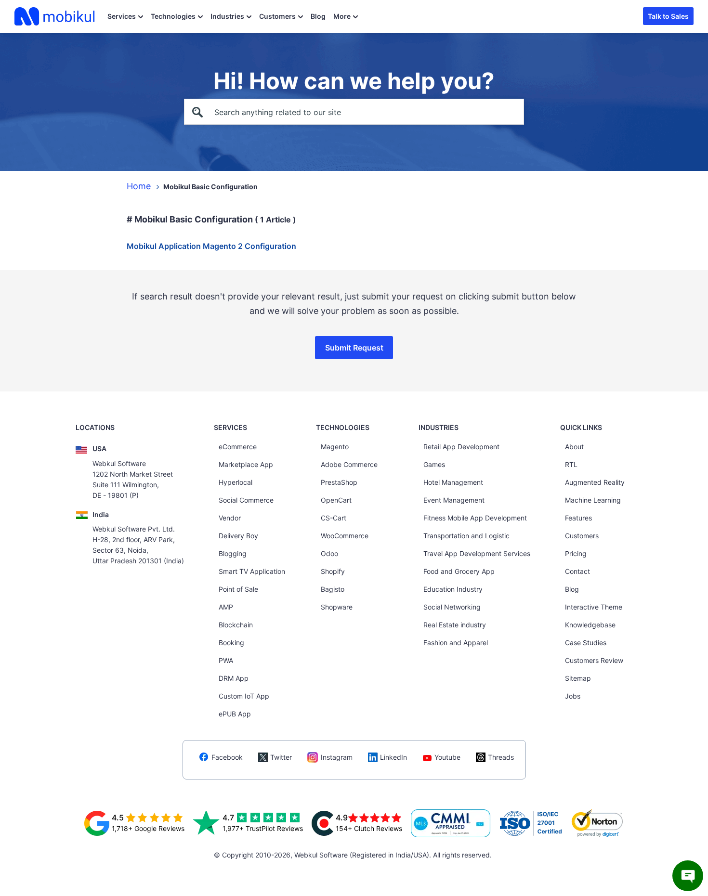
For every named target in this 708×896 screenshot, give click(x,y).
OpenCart (336, 500)
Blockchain (236, 625)
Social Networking (452, 607)
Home (139, 186)
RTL (571, 464)
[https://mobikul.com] (55, 16)
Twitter (281, 757)
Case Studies (585, 642)
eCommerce (238, 446)
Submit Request (354, 347)
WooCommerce (344, 536)
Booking (231, 642)
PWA (226, 660)
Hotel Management (453, 482)
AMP (226, 607)
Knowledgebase (590, 625)
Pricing (576, 553)
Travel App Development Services (476, 553)
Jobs (572, 696)
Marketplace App (246, 464)
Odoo (329, 553)
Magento (335, 446)
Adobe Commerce (349, 464)
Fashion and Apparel (455, 642)
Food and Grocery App (459, 571)
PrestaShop (339, 482)
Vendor (230, 518)
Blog (318, 16)
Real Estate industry (454, 625)
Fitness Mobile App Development (475, 518)
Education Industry (453, 589)
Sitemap (578, 678)
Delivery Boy (238, 536)
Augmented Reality (595, 482)
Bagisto (332, 589)
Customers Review (594, 660)
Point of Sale (238, 589)
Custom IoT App (244, 696)
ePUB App (235, 714)
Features (578, 518)
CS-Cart (333, 518)
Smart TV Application (252, 571)
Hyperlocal (235, 482)
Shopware (337, 607)
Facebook (227, 757)
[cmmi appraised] (451, 823)
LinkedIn (393, 757)
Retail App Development (461, 446)
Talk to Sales (668, 16)
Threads (501, 757)
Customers (277, 16)
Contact (577, 571)
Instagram (337, 757)
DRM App (234, 678)
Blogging (233, 553)
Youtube (447, 757)
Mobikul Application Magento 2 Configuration (211, 246)
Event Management (454, 500)
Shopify (333, 571)
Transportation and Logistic (466, 536)
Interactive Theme (593, 607)
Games (434, 464)
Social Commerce (246, 500)
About (574, 446)
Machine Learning (593, 500)
